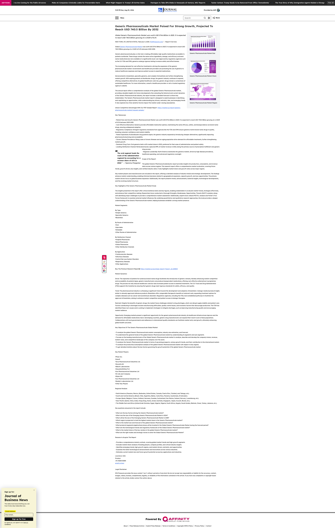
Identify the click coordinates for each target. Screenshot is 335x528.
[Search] (205, 18)
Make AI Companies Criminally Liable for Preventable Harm (76, 3)
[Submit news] (104, 257)
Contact (208, 526)
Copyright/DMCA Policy (185, 526)
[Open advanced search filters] (209, 18)
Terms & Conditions (168, 526)
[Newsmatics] (104, 270)
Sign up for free (19, 519)
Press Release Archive (137, 526)
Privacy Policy (199, 526)
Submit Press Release (153, 526)
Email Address (10, 511)
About (126, 526)
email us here (119, 463)
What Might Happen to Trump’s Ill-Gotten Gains (125, 3)
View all (331, 3)
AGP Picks (6, 3)
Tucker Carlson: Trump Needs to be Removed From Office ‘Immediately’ (240, 3)
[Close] (34, 490)
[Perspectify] (104, 262)
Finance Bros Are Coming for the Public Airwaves (26, 3)
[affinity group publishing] (104, 266)
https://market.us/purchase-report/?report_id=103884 (159, 269)
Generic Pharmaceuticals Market (131, 47)
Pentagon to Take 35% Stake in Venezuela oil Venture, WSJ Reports (178, 3)
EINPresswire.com (156, 42)
